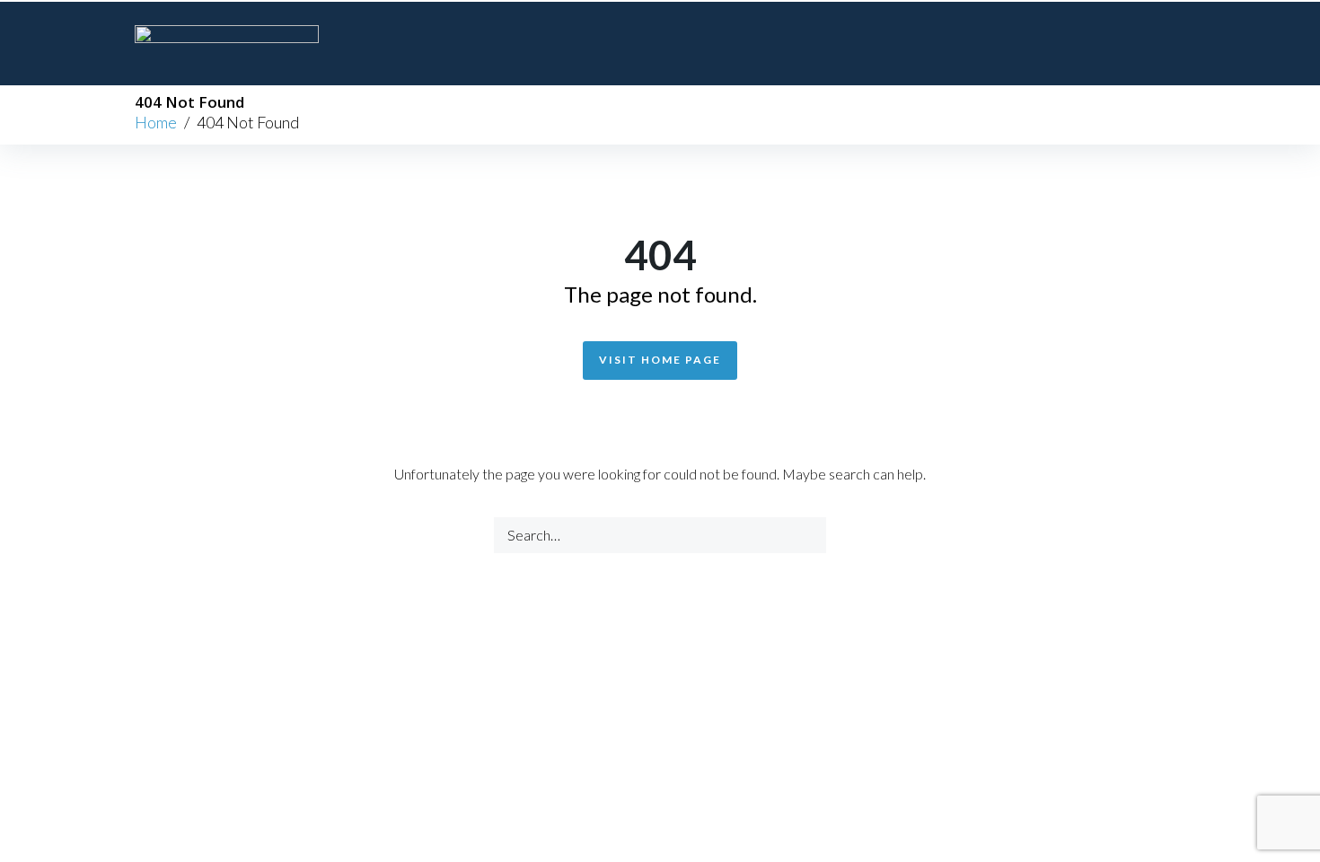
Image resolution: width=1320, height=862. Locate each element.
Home (156, 122)
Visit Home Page (660, 359)
